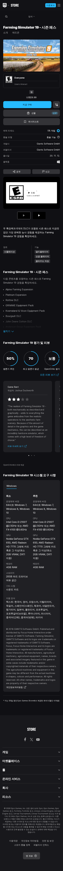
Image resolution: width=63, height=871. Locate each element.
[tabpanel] (31, 540)
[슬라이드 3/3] (34, 455)
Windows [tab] (11, 485)
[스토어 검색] (6, 16)
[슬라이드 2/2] (39, 215)
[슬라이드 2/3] (31, 455)
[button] (31, 331)
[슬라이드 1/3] (28, 455)
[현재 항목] (23, 215)
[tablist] (31, 486)
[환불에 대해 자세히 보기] (58, 137)
